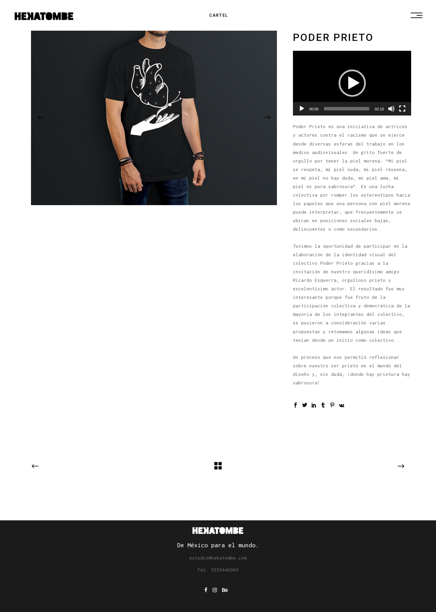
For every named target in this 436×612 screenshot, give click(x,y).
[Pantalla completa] (402, 108)
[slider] (346, 108)
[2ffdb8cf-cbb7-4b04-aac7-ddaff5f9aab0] (154, 118)
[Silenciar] (391, 108)
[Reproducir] (301, 108)
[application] (352, 83)
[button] (352, 83)
